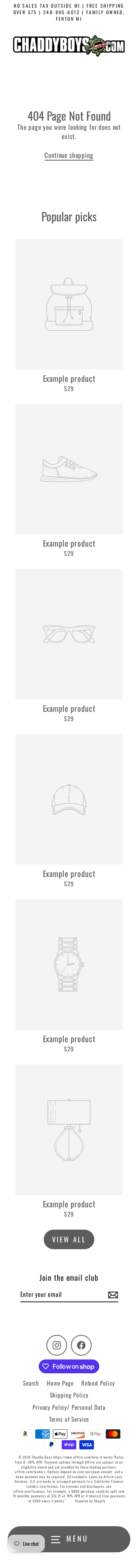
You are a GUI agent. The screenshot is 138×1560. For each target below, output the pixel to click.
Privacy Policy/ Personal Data (69, 1407)
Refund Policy (98, 1383)
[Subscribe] (112, 1294)
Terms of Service (69, 1419)
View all (69, 1239)
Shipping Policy (69, 1395)
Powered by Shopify (90, 1501)
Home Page (60, 1383)
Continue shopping (68, 155)
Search (31, 1383)
